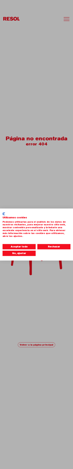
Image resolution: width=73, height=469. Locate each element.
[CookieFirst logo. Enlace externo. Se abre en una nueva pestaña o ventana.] (4, 213)
